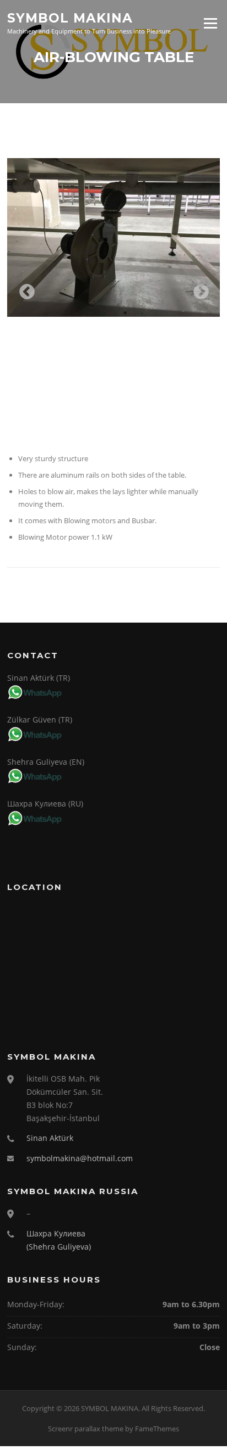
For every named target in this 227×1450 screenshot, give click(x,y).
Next (197, 288)
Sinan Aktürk (49, 1138)
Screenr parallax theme (85, 1429)
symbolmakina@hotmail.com (79, 1158)
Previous (23, 288)
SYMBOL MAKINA (70, 17)
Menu (210, 23)
